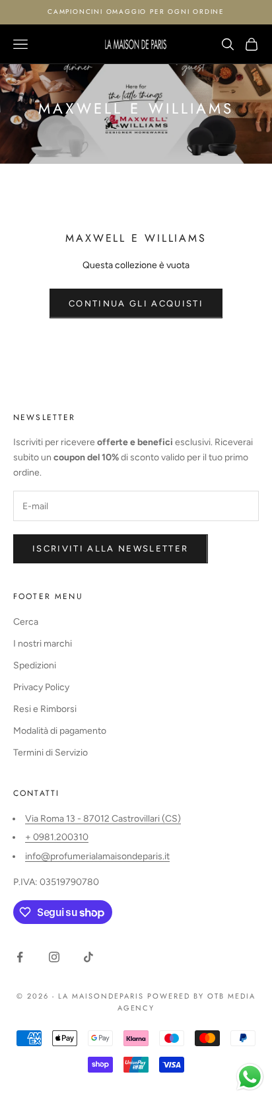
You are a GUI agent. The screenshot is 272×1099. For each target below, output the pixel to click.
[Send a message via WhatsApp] (249, 1076)
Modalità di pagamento (59, 730)
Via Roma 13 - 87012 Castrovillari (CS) (103, 818)
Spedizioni (34, 665)
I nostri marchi (42, 643)
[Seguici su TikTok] (88, 957)
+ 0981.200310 (56, 837)
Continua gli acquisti (136, 303)
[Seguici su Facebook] (19, 957)
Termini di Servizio (50, 752)
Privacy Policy (41, 687)
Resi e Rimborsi (45, 709)
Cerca (25, 621)
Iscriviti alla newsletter (110, 548)
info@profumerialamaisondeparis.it (97, 856)
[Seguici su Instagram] (54, 957)
